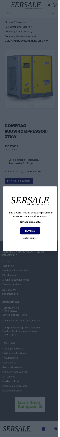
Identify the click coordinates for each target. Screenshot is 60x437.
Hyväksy (30, 230)
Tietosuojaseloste (30, 221)
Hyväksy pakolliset (30, 238)
